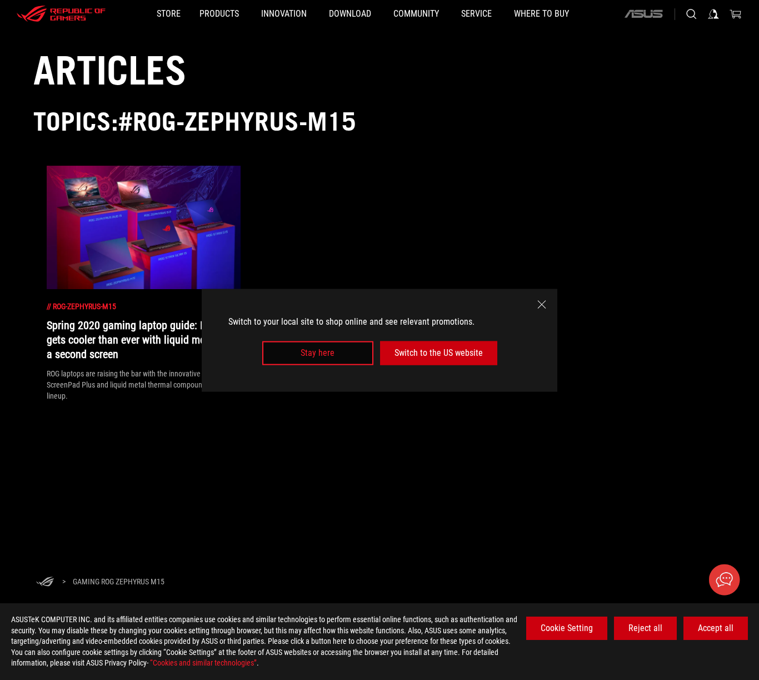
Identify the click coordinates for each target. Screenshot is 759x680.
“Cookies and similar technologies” (203, 662)
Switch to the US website (439, 353)
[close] (541, 304)
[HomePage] (45, 582)
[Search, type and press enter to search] (691, 14)
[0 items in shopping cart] (735, 14)
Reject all (645, 628)
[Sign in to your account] (713, 14)
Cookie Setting (567, 628)
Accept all (715, 628)
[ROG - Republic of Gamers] (61, 14)
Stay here (317, 353)
